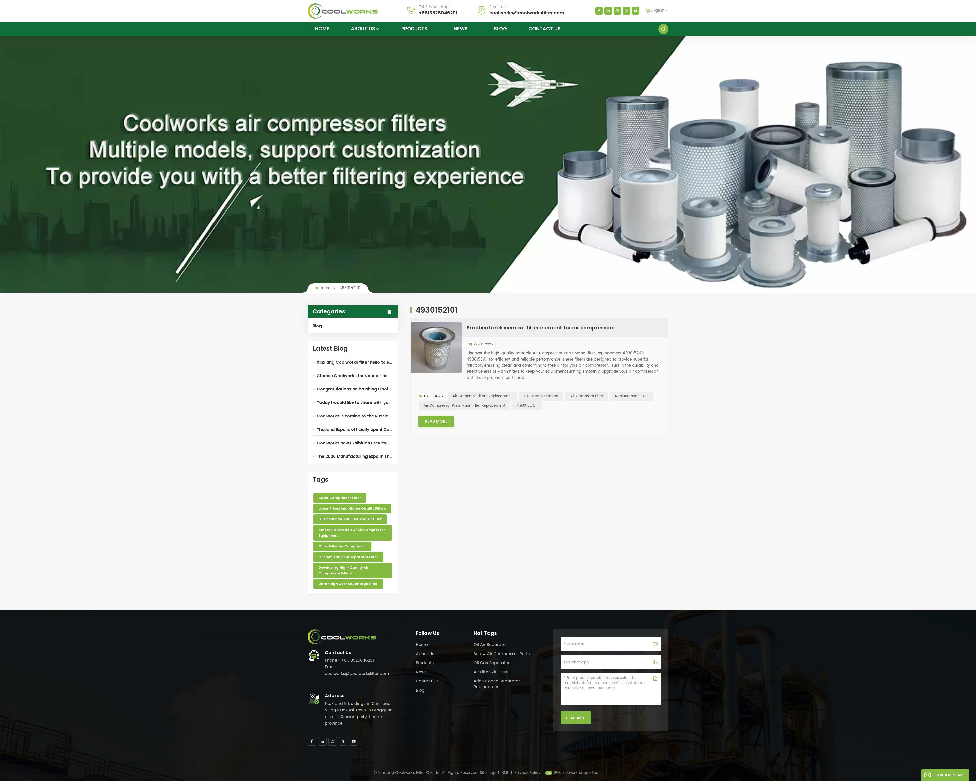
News (461, 28)
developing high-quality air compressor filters (343, 570)
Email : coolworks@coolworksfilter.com (357, 670)
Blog (500, 28)
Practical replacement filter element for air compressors (541, 327)
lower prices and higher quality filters (352, 508)
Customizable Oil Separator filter (348, 557)
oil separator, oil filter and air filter (350, 519)
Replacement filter (631, 396)
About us (363, 28)
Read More (436, 421)
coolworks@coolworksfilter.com (527, 13)
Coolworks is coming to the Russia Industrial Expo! (354, 416)
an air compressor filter (339, 497)
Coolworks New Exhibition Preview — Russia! (354, 443)
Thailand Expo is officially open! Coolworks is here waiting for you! (354, 429)
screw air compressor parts (502, 653)
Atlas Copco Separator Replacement (497, 684)
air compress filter (586, 396)
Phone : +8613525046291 (349, 660)
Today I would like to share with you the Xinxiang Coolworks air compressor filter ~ (354, 402)
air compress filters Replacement (482, 396)
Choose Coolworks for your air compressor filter (354, 376)
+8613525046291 (438, 13)
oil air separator (490, 644)
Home (322, 28)
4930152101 (527, 406)
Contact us (544, 28)
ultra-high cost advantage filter (348, 583)
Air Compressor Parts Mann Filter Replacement (464, 406)
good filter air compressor (342, 546)
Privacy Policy (527, 773)
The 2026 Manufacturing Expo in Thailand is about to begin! (354, 456)
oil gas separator (492, 663)
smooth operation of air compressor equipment (351, 532)
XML (505, 773)
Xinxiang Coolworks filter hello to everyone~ (354, 362)
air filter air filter (490, 672)
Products (414, 28)
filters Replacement (541, 396)
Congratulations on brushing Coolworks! (354, 389)
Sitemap (488, 773)
